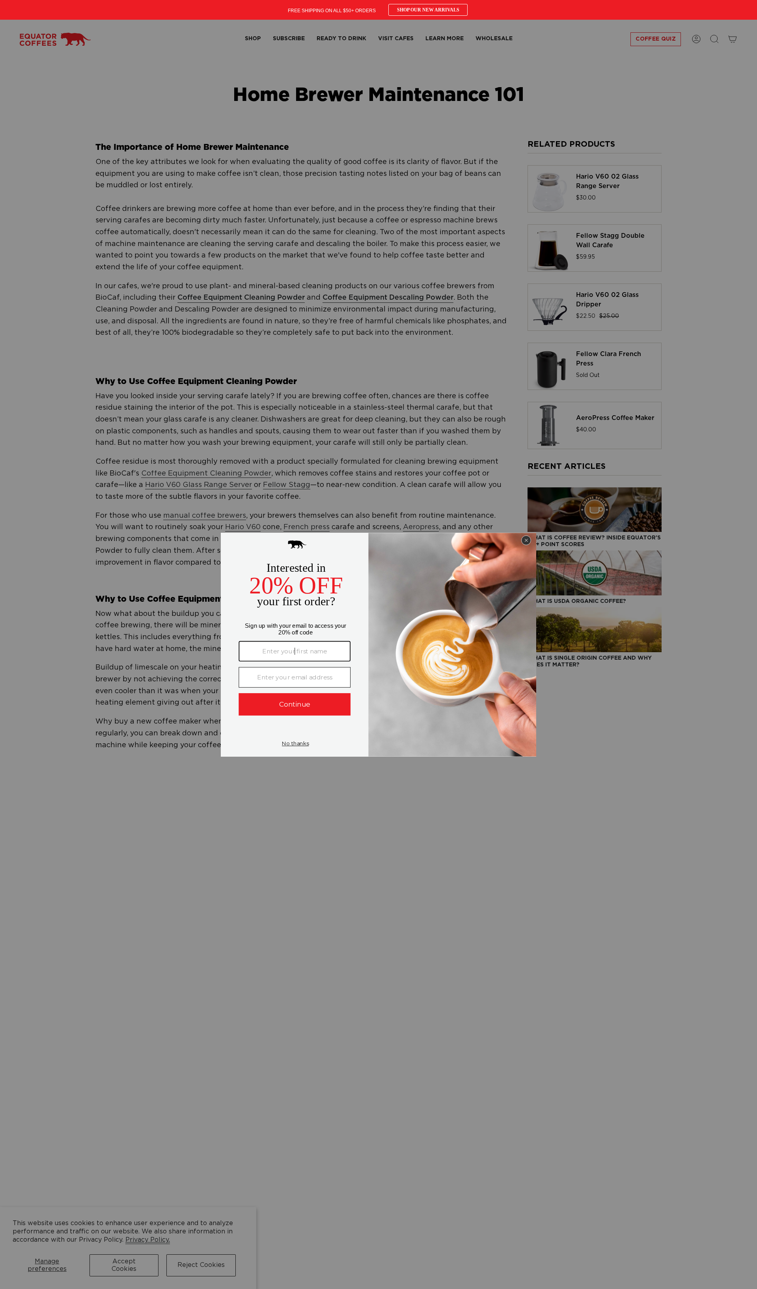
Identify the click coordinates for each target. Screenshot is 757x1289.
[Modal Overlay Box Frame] (378, 10)
